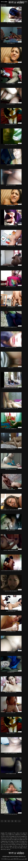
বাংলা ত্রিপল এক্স (19, 844)
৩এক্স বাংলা (8, 849)
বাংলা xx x (17, 843)
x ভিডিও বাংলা (8, 836)
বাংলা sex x (20, 838)
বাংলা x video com (21, 839)
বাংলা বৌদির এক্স (22, 846)
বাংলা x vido (16, 841)
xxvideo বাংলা (24, 836)
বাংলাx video (20, 847)
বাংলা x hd (4, 839)
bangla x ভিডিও (4, 833)
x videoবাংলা (17, 834)
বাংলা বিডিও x (15, 846)
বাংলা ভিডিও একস (8, 847)
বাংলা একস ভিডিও (12, 844)
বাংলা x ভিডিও (6, 843)
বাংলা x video (4, 859)
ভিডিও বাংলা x (3, 849)
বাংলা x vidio (10, 841)
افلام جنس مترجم (23, 859)
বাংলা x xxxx (21, 841)
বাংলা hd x (15, 838)
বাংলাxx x (25, 847)
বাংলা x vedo (14, 839)
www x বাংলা (5, 834)
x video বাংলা (11, 834)
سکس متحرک (10, 859)
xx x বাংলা (19, 836)
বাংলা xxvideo (22, 843)
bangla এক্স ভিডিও (12, 833)
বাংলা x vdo (8, 839)
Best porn (3, 5)
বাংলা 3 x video (9, 838)
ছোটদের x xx (3, 838)
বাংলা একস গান (6, 844)
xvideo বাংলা (13, 836)
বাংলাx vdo (14, 847)
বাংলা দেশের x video (8, 846)
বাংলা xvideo (11, 843)
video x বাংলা (19, 833)
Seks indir (16, 859)
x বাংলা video (23, 834)
